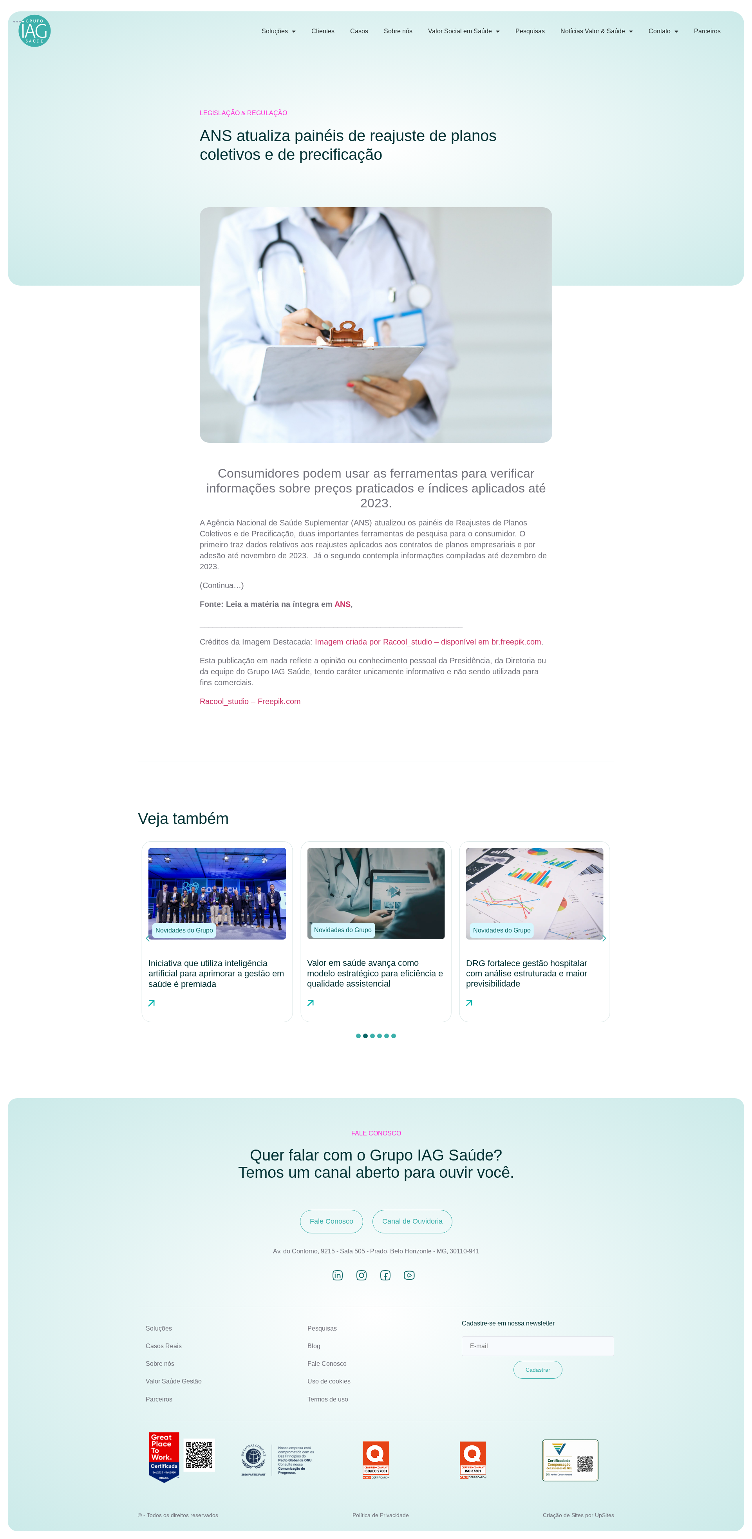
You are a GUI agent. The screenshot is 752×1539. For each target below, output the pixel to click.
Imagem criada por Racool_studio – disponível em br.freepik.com (428, 641)
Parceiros (707, 31)
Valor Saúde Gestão (174, 1381)
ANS (342, 604)
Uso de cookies (329, 1381)
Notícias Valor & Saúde (592, 31)
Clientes (322, 31)
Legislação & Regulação (243, 113)
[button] (184, 930)
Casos (359, 31)
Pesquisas (530, 31)
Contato (660, 31)
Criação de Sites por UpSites (578, 1515)
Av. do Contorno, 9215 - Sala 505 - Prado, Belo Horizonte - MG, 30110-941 (376, 1251)
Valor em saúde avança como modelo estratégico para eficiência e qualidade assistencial (216, 973)
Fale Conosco (327, 1363)
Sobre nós (398, 31)
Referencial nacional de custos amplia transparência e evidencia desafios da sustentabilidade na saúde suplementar (528, 978)
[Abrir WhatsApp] (732, 1519)
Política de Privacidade (380, 1515)
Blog (313, 1346)
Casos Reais (164, 1346)
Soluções (275, 31)
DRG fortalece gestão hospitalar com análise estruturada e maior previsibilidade (367, 973)
